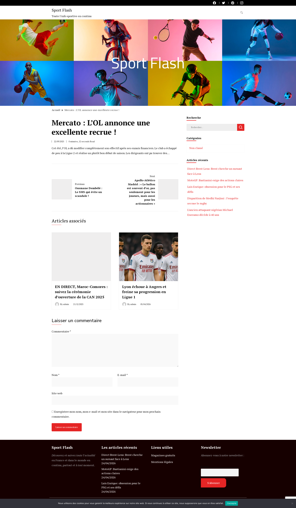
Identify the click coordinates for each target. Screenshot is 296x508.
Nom (56, 375)
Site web (57, 393)
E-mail (122, 375)
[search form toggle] (241, 12)
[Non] (292, 503)
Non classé (196, 148)
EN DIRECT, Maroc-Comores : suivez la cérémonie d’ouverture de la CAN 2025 (81, 291)
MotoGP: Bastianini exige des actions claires (215, 180)
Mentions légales (162, 462)
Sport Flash (62, 10)
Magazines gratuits (163, 455)
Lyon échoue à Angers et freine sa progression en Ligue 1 (144, 291)
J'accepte (231, 503)
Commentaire (61, 331)
